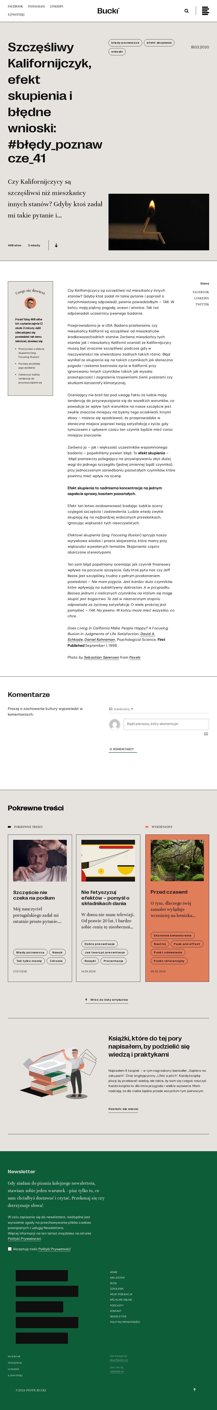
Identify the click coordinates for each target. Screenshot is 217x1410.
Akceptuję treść (42, 1249)
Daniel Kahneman (100, 639)
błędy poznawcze (125, 42)
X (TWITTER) (15, 1375)
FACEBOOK (201, 292)
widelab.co (117, 1371)
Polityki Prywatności (24, 1238)
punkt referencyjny (169, 960)
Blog (113, 1283)
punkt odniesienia (168, 952)
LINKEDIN (201, 298)
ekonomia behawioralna (173, 935)
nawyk (57, 952)
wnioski (117, 51)
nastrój (160, 943)
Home (113, 1272)
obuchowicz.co (119, 1360)
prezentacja (113, 960)
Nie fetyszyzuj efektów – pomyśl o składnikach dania (105, 897)
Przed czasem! (169, 891)
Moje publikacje (121, 1294)
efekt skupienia (159, 42)
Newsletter (118, 1316)
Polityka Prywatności (125, 1322)
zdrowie (56, 960)
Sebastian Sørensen (101, 657)
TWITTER (202, 304)
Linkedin (13, 1369)
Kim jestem (117, 1277)
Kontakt (115, 1311)
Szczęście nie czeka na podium (34, 894)
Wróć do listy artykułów (109, 999)
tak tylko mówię (29, 960)
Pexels (134, 657)
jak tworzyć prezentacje (105, 952)
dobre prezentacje (100, 943)
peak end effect (187, 943)
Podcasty (117, 1305)
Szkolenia (117, 1288)
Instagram (15, 1362)
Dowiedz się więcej (123, 1108)
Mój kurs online (121, 1299)
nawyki (90, 960)
